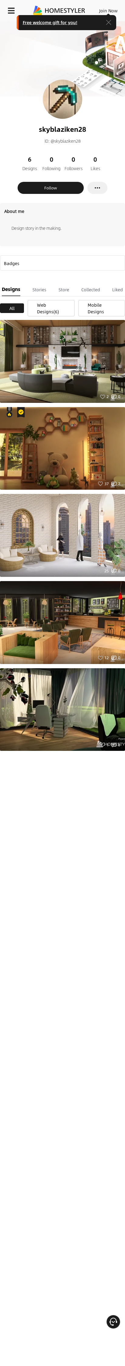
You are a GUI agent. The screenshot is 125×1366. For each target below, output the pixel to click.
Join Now (108, 10)
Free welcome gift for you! (50, 22)
